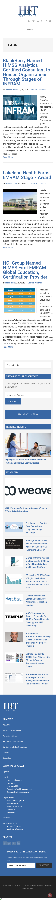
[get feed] (30, 21)
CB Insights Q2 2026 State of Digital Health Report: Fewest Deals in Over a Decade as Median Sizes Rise (38, 581)
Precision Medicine (14, 806)
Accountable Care (14, 826)
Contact (6, 752)
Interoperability (13, 786)
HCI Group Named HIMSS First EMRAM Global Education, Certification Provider (25, 270)
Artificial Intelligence (15, 800)
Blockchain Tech (13, 803)
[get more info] (51, 21)
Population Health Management (19, 789)
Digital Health (8, 797)
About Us (6, 725)
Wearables (11, 812)
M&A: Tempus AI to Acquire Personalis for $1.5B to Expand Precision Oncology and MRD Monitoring (38, 619)
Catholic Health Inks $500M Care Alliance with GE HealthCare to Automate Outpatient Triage (38, 660)
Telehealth (11, 809)
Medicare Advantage (15, 829)
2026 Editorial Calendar (12, 730)
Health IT (6, 777)
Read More (8, 157)
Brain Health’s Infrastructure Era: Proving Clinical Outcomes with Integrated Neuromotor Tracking (38, 639)
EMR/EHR (11, 783)
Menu (30, 29)
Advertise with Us (10, 736)
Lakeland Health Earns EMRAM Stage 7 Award (27, 175)
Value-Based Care (10, 823)
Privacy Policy (27, 888)
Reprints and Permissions (13, 741)
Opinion (6, 771)
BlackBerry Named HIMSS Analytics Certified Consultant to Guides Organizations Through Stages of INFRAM (26, 72)
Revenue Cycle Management (18, 792)
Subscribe (7, 758)
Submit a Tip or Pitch (28, 414)
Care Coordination (14, 780)
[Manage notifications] (50, 895)
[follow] (34, 21)
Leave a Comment (38, 90)
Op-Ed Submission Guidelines (15, 747)
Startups (6, 817)
